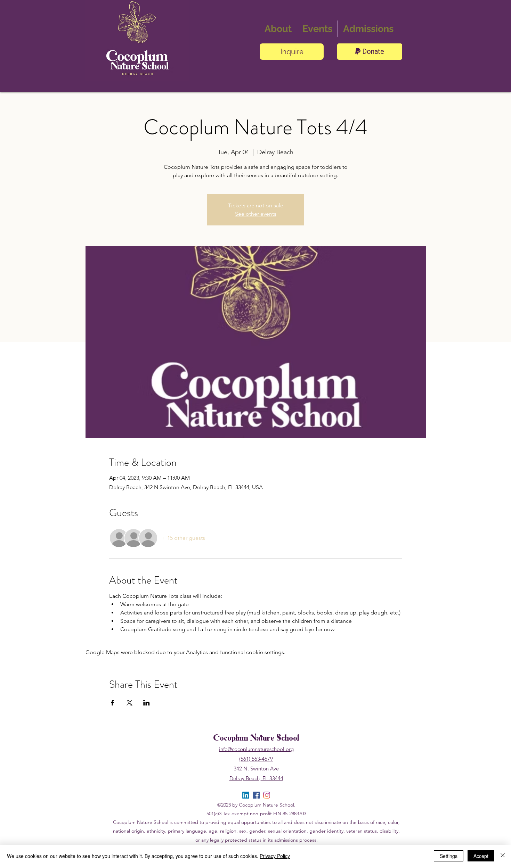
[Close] (502, 855)
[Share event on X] (129, 702)
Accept (480, 855)
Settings (448, 855)
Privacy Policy (275, 855)
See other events (255, 213)
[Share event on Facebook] (112, 702)
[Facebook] (256, 795)
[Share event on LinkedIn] (146, 702)
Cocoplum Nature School (256, 738)
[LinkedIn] (245, 795)
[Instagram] (266, 795)
